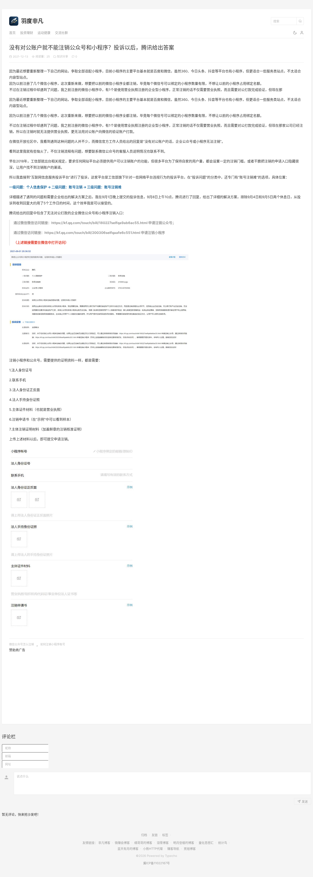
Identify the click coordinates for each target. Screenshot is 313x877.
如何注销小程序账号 (52, 644)
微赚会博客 (122, 842)
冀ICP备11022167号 (156, 863)
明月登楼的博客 (183, 842)
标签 (165, 835)
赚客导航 (173, 848)
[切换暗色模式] (295, 33)
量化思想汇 (206, 842)
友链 (155, 835)
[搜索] (300, 21)
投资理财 (26, 33)
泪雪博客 (163, 842)
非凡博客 (104, 842)
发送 (305, 801)
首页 (12, 33)
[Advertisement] (146, 684)
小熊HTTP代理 (153, 848)
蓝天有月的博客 (128, 848)
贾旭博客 (190, 848)
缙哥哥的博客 (143, 842)
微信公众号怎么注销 (21, 644)
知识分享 (62, 56)
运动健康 (44, 33)
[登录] (302, 33)
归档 (144, 835)
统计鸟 (222, 842)
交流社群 (61, 33)
